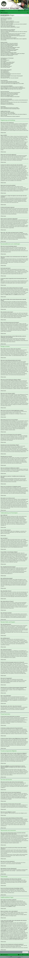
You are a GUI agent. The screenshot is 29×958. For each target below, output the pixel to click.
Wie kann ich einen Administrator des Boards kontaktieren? (10, 116)
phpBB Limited (8, 294)
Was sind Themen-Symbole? (5, 67)
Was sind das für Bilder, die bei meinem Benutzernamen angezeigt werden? (13, 35)
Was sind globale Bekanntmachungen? (7, 63)
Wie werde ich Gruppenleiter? (5, 74)
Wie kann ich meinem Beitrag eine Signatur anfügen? (9, 45)
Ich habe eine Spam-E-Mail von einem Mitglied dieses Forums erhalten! (12, 83)
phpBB (11, 956)
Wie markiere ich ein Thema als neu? (7, 55)
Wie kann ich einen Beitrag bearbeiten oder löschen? (9, 44)
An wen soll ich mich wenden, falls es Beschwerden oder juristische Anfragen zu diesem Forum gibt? (14, 115)
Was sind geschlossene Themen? (6, 66)
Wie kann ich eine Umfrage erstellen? (7, 46)
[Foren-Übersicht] (3, 3)
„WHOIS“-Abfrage (4, 926)
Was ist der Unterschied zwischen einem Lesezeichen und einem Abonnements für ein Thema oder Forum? (14, 100)
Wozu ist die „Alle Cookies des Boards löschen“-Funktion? (10, 27)
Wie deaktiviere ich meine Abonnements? (7, 104)
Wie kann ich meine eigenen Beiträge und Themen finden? (10, 96)
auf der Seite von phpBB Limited (10, 905)
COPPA (10, 168)
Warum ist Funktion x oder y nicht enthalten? (8, 113)
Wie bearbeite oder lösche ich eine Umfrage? (8, 48)
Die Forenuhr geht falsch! (5, 32)
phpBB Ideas (3, 914)
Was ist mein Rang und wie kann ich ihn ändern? (9, 37)
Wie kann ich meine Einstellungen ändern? (7, 30)
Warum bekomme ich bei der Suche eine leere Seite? (9, 94)
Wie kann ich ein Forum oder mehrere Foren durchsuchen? (10, 92)
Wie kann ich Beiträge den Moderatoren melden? (9, 52)
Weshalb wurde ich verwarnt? (5, 51)
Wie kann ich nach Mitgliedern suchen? (7, 95)
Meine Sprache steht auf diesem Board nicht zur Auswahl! (10, 34)
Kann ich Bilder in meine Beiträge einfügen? (8, 62)
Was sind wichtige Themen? (5, 65)
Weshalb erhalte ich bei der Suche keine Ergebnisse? (9, 93)
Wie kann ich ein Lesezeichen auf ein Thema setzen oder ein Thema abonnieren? (14, 102)
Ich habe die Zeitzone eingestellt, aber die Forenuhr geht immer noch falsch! (13, 33)
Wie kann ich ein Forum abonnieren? (7, 103)
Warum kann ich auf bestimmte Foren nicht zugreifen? (9, 49)
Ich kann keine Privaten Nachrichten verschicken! (9, 81)
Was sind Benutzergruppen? (5, 72)
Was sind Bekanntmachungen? (6, 64)
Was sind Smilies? (4, 61)
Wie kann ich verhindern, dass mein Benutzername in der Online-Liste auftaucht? (14, 31)
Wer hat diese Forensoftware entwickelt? (7, 112)
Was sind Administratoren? (5, 70)
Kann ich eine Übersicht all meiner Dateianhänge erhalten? (10, 108)
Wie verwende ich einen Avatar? (6, 36)
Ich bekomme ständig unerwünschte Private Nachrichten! (10, 82)
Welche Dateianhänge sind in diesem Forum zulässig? (9, 107)
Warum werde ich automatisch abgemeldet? (8, 26)
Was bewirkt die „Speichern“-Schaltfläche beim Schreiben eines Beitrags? (13, 53)
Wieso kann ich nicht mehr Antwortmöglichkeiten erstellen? (10, 47)
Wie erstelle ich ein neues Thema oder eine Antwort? (9, 43)
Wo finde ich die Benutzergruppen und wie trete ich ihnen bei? (11, 73)
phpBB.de (16, 294)
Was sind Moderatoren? (4, 71)
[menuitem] (3, 11)
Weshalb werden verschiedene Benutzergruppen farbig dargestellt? (12, 75)
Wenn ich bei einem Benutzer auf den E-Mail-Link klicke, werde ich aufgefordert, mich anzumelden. (14, 39)
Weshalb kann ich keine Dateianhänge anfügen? (8, 50)
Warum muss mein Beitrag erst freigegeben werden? (9, 54)
